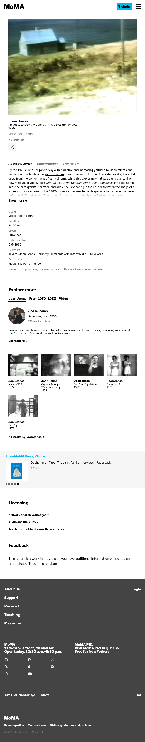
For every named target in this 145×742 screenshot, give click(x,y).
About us (12, 589)
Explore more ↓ (48, 163)
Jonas (31, 170)
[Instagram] (14, 659)
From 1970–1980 (42, 298)
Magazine (12, 623)
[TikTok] (37, 667)
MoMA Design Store (29, 456)
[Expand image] (72, 67)
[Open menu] (138, 6)
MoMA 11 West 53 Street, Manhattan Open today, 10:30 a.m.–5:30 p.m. (33, 648)
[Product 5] (18, 484)
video (113, 170)
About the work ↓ (20, 163)
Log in (136, 589)
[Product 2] (9, 484)
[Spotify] (60, 667)
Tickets (124, 7)
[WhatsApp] (14, 674)
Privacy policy (14, 725)
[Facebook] (37, 659)
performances (54, 174)
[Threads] (14, 667)
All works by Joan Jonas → (26, 437)
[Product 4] (15, 484)
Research (12, 606)
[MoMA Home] (14, 6)
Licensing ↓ (71, 163)
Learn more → (17, 340)
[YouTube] (37, 674)
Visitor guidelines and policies (71, 725)
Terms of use (37, 725)
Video (63, 298)
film (99, 195)
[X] (60, 659)
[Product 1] (6, 484)
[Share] (12, 147)
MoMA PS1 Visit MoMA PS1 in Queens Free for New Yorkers (97, 648)
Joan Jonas (18, 121)
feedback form (55, 563)
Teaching (12, 614)
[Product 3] (12, 484)
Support (11, 597)
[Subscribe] (139, 695)
